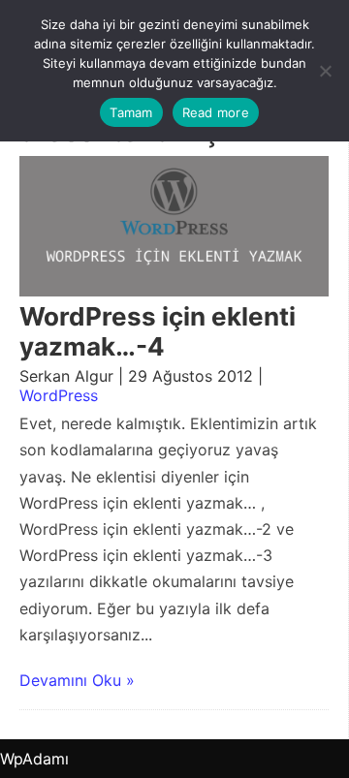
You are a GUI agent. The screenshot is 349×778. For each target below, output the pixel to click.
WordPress (58, 395)
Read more (215, 112)
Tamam (131, 112)
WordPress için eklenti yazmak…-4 (157, 331)
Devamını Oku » (77, 680)
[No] (324, 70)
